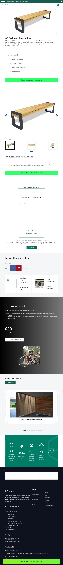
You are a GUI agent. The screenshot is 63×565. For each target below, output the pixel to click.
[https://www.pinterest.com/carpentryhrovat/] (19, 268)
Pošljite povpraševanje (50, 502)
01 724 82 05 (26, 242)
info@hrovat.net (39, 243)
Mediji (46, 492)
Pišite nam (31, 247)
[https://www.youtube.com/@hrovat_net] (7, 268)
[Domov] (8, 4)
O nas (33, 504)
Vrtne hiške (34, 492)
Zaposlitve (47, 497)
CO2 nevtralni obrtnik (13, 339)
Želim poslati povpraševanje (31, 80)
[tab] (31, 151)
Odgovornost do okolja (37, 507)
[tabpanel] (31, 144)
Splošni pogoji (54, 558)
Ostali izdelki (35, 499)
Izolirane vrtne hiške (36, 497)
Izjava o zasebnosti (31, 558)
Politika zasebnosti (36, 553)
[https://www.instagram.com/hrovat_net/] (25, 268)
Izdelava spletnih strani (10, 556)
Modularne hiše (35, 494)
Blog (46, 495)
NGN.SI (18, 556)
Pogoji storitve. (45, 553)
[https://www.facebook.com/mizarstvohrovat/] (13, 268)
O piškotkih (7, 558)
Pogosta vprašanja (49, 505)
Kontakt (47, 500)
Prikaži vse (10, 382)
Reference (34, 502)
